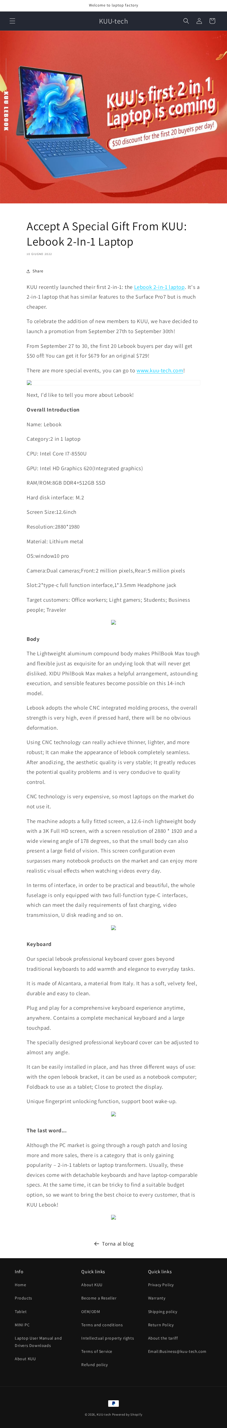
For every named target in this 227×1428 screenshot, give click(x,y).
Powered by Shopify (127, 1414)
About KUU (25, 1358)
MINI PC (22, 1324)
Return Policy (161, 1324)
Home (20, 1284)
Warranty (157, 1298)
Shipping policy (162, 1311)
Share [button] (38, 271)
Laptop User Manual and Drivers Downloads (38, 1341)
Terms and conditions (102, 1324)
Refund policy (94, 1364)
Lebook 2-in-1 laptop (159, 286)
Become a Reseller (98, 1298)
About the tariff (163, 1338)
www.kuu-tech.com (160, 370)
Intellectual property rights (107, 1338)
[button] (12, 20)
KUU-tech (104, 1414)
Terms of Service (96, 1351)
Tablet (21, 1311)
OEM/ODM (90, 1311)
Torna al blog (118, 1243)
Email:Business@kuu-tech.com (177, 1351)
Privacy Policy (161, 1284)
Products (23, 1298)
